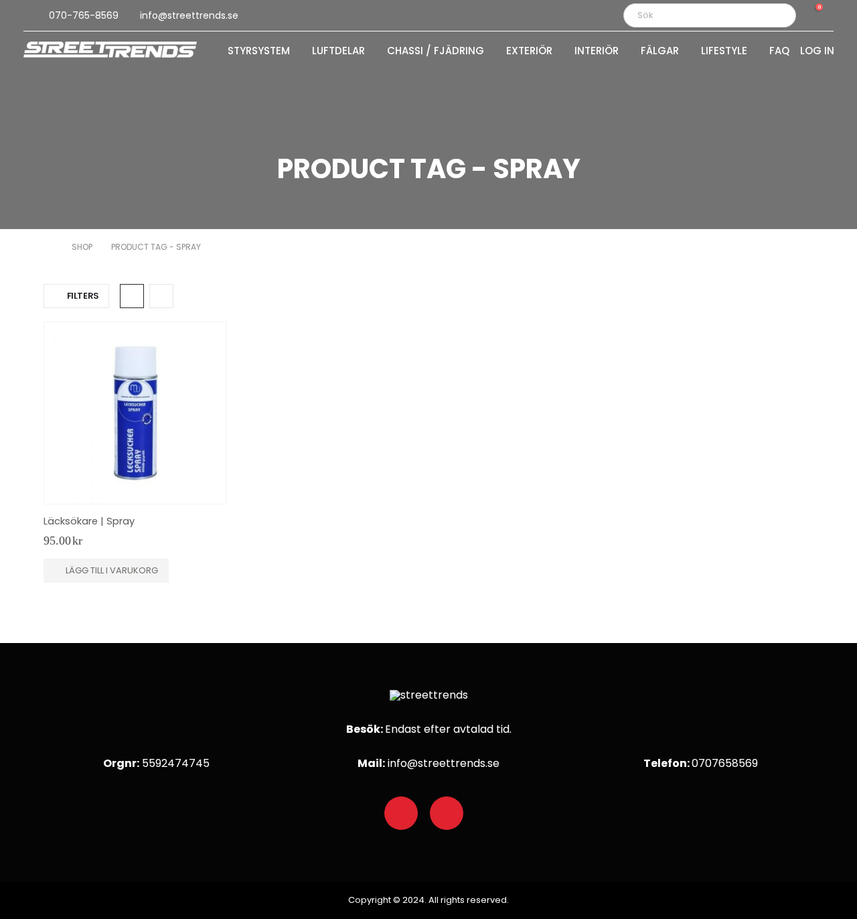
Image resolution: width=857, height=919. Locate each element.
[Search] (776, 15)
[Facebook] (401, 813)
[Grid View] (132, 296)
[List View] (161, 296)
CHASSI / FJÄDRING (435, 52)
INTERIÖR (596, 52)
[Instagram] (446, 813)
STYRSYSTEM (259, 52)
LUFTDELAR (338, 52)
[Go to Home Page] (48, 247)
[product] (135, 413)
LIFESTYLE (724, 52)
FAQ (779, 52)
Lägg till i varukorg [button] (112, 570)
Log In (817, 52)
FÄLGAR (660, 52)
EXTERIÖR (529, 52)
